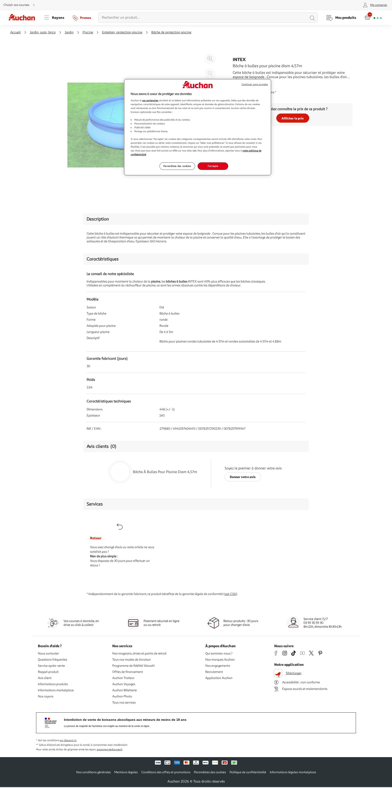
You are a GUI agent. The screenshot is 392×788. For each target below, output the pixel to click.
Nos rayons (45, 696)
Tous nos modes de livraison (131, 660)
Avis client (44, 678)
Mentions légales (126, 772)
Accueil (15, 32)
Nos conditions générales (93, 772)
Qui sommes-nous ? (219, 653)
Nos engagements (217, 666)
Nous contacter (48, 653)
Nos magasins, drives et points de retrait (139, 653)
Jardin (69, 32)
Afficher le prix (293, 118)
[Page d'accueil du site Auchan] (23, 17)
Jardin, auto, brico (43, 32)
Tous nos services (124, 702)
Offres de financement (127, 672)
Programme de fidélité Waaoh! (133, 666)
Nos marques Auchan (220, 660)
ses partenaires (150, 100)
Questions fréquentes (52, 660)
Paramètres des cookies (177, 166)
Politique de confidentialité (248, 772)
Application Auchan (219, 678)
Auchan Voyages (123, 684)
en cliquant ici (68, 740)
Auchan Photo (122, 696)
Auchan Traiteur (123, 678)
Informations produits (53, 684)
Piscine (88, 32)
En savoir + (241, 84)
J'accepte (213, 166)
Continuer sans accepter (255, 84)
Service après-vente (51, 666)
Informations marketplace (56, 690)
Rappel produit (48, 672)
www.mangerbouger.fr (109, 749)
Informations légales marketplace (293, 772)
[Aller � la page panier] (373, 17)
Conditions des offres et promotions (165, 772)
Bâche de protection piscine (171, 32)
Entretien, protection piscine (122, 32)
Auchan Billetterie (124, 690)
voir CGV (230, 594)
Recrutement (214, 672)
